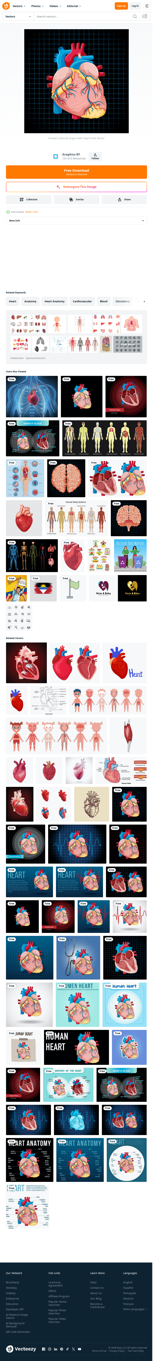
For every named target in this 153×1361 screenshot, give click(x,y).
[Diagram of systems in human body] (104, 438)
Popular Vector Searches (57, 1303)
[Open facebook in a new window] (43, 1352)
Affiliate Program (58, 1296)
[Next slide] (138, 301)
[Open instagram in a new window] (49, 1352)
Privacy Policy (117, 1353)
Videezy (10, 1293)
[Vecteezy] (6, 6)
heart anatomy (55, 301)
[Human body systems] (76, 518)
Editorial (72, 6)
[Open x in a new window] (73, 1352)
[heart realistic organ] (73, 555)
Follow (95, 158)
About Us (94, 1293)
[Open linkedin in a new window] (55, 1352)
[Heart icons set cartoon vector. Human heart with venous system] (53, 804)
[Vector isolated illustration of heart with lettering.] (125, 663)
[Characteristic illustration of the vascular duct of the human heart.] (19, 804)
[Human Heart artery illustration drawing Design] (121, 770)
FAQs (92, 1282)
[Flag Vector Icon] (73, 588)
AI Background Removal (15, 1324)
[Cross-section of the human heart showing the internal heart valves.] (26, 663)
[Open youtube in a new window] (79, 1352)
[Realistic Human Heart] (24, 518)
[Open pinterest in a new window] (61, 1352)
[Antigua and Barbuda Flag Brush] (43, 588)
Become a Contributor (96, 1305)
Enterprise (12, 1298)
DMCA (51, 1291)
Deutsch (126, 1298)
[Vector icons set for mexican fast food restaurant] (99, 555)
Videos (53, 6)
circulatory (123, 301)
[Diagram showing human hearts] (117, 478)
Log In (135, 5)
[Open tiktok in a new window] (67, 1352)
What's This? (31, 211)
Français (126, 1304)
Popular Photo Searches (56, 1311)
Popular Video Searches (56, 1320)
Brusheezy (12, 1282)
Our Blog (94, 1298)
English (125, 1282)
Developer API (15, 1309)
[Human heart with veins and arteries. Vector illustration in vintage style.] (91, 804)
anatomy (30, 301)
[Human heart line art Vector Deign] (48, 700)
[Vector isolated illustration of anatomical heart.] (17, 700)
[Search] (135, 16)
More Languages (131, 1309)
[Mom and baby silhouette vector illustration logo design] (118, 588)
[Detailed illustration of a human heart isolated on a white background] (19, 770)
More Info (14, 220)
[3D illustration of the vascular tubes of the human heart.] (79, 770)
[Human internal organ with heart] (81, 396)
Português (127, 1293)
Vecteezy (11, 1287)
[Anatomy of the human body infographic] (25, 478)
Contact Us (95, 1287)
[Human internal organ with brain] (66, 478)
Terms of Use (99, 1353)
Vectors (17, 6)
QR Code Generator (12, 1333)
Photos (35, 6)
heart (12, 301)
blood (103, 301)
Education (12, 1304)
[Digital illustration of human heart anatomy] (128, 735)
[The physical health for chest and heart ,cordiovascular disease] (32, 396)
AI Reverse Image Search (17, 1316)
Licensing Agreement (55, 1284)
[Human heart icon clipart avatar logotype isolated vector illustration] (49, 770)
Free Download (76, 172)
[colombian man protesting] (16, 588)
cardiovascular (82, 301)
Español (125, 1287)
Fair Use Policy (136, 1353)
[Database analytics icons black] (19, 617)
